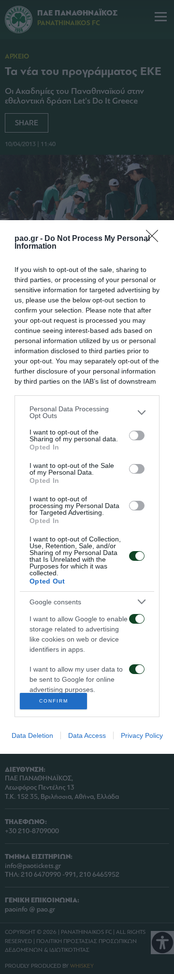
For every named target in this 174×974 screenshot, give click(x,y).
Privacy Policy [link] (142, 735)
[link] (155, 239)
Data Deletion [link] (32, 735)
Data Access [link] (87, 735)
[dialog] (87, 487)
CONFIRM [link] (53, 701)
